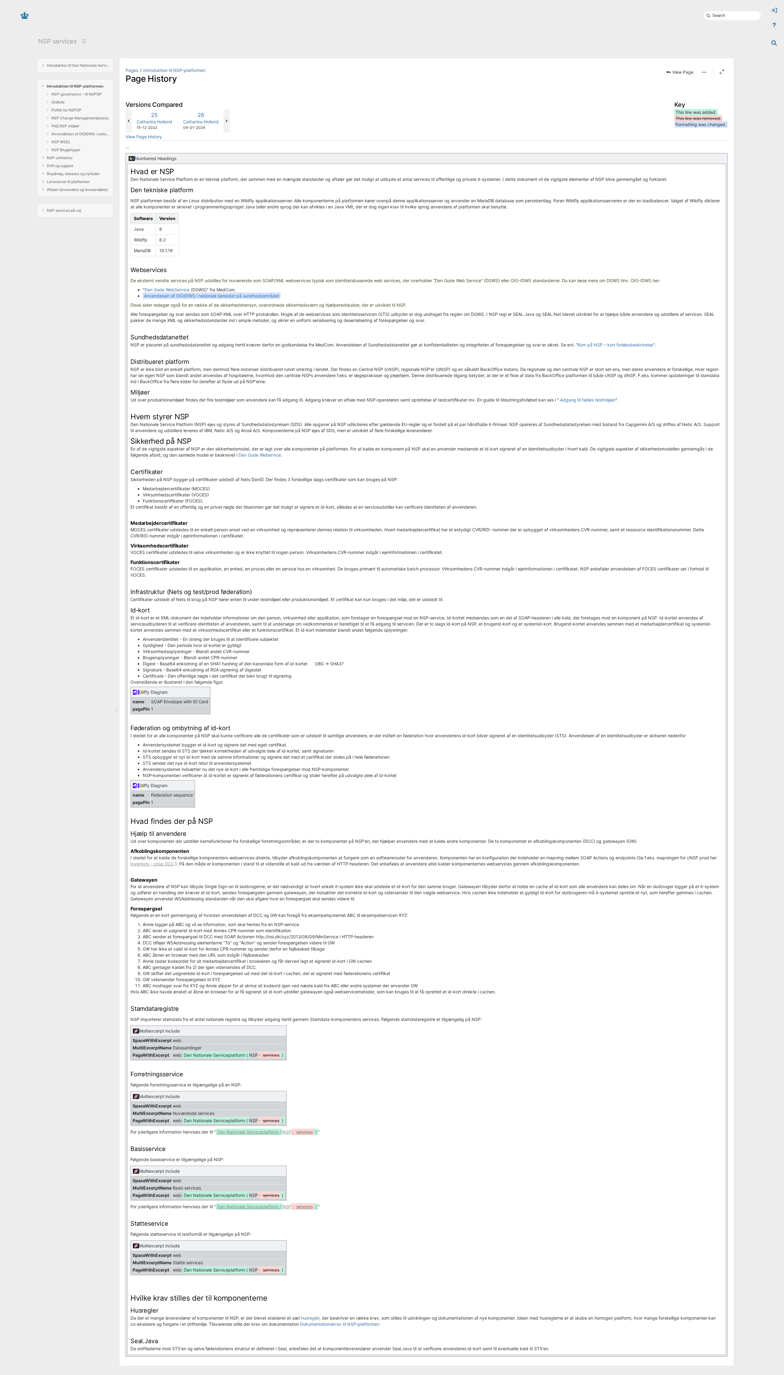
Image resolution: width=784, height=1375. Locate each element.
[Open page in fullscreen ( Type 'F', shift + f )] (721, 72)
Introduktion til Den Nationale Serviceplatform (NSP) (78, 65)
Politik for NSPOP (66, 110)
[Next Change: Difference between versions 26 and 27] (227, 121)
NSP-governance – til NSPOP (76, 94)
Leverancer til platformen (68, 181)
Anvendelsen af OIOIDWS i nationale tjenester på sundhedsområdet (80, 134)
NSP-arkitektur (60, 157)
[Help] (774, 25)
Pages (132, 70)
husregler (310, 1318)
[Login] (774, 10)
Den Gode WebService (167, 289)
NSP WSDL (61, 142)
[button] (680, 72)
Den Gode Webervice (260, 455)
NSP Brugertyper (65, 150)
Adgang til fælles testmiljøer (588, 399)
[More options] (704, 72)
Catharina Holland (154, 121)
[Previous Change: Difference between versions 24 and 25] (129, 121)
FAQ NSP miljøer (65, 126)
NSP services (57, 41)
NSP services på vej (64, 210)
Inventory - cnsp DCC (152, 863)
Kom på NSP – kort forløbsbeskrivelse (615, 344)
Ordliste (58, 102)
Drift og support (60, 165)
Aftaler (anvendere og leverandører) (77, 189)
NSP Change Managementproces (80, 118)
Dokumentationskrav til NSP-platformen (339, 1324)
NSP (267, 1131)
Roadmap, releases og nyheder (73, 173)
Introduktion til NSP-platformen (75, 86)
